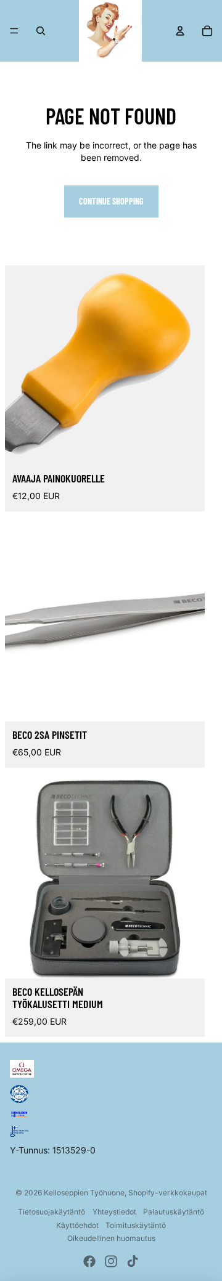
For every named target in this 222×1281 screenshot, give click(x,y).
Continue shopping (111, 201)
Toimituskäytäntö (135, 1225)
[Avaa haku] (40, 30)
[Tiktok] (132, 1261)
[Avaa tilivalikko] (180, 30)
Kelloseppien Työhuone (84, 1192)
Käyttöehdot (77, 1225)
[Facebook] (89, 1261)
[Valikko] (14, 31)
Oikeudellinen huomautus (111, 1238)
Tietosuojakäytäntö (51, 1211)
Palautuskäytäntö (173, 1211)
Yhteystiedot (114, 1211)
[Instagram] (111, 1261)
